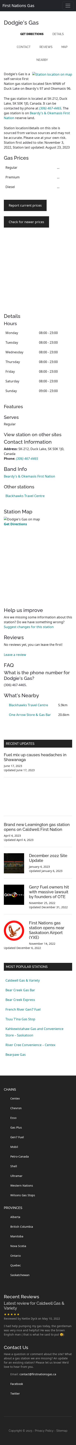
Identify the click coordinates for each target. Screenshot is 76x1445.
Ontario (15, 1256)
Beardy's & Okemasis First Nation (29, 476)
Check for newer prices (26, 222)
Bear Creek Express (20, 1000)
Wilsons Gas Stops (22, 1195)
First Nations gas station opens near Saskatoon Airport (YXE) (46, 930)
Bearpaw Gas (15, 1054)
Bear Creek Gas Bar (20, 990)
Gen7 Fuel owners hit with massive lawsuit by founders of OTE (49, 892)
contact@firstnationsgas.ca (37, 1374)
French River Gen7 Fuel (23, 1009)
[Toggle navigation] (68, 6)
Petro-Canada (19, 1156)
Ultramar (16, 1176)
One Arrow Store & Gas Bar (30, 715)
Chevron (16, 1108)
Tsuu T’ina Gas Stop (20, 1019)
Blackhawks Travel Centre (25, 496)
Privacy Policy (44, 1430)
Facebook (16, 1384)
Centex (15, 1098)
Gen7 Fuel (17, 1137)
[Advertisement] (38, 275)
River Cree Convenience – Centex (30, 1045)
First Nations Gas (18, 5)
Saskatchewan (20, 1275)
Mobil (14, 1147)
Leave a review (15, 654)
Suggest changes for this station (29, 627)
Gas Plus (16, 1127)
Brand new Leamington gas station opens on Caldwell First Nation (37, 827)
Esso (13, 1118)
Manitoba (16, 1236)
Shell (13, 1166)
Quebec (15, 1265)
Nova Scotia (18, 1246)
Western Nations (21, 1185)
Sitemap (61, 1430)
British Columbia (21, 1227)
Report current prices (25, 205)
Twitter (15, 1393)
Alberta (15, 1217)
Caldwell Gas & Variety (22, 980)
